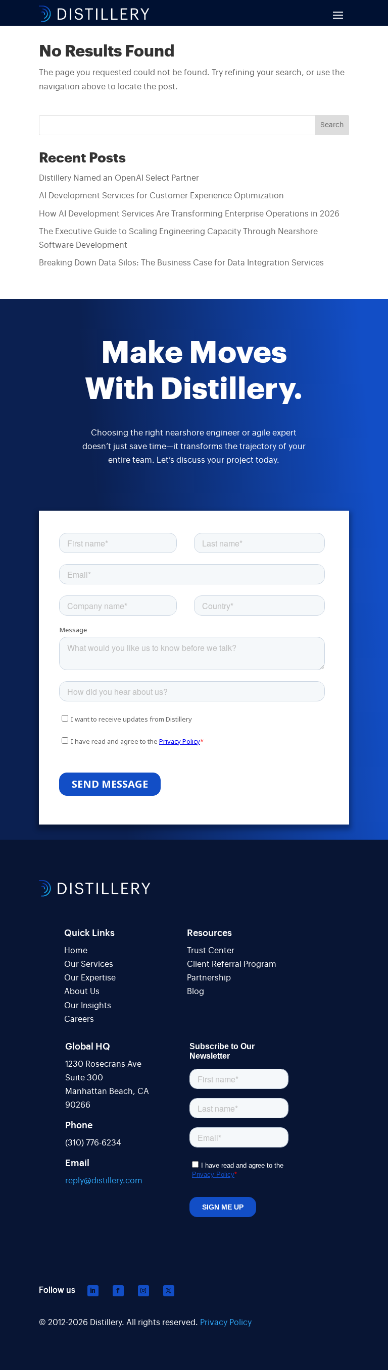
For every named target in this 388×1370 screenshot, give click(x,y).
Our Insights (87, 1006)
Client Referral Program (231, 964)
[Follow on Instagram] (143, 1290)
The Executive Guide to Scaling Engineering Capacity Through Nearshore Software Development (178, 238)
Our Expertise (90, 978)
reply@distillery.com (103, 1181)
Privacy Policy (226, 1323)
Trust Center (210, 951)
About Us (82, 992)
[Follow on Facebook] (118, 1290)
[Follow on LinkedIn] (93, 1290)
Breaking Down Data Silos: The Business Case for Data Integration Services (181, 263)
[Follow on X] (168, 1290)
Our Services (88, 964)
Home (75, 951)
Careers (79, 1019)
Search (332, 125)
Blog (195, 992)
